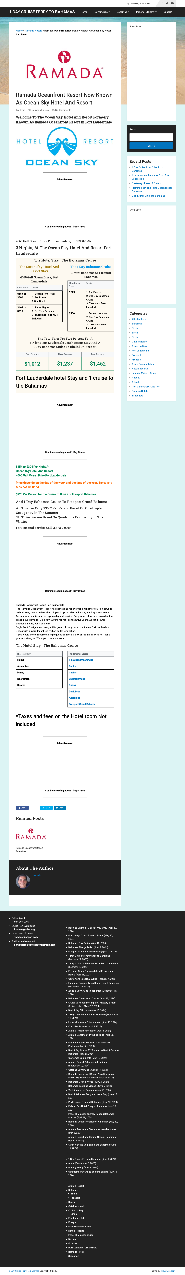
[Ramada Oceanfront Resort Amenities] (31, 834)
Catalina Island (140, 341)
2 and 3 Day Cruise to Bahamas (148, 195)
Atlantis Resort (140, 319)
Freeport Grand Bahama (82, 704)
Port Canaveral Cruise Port (146, 386)
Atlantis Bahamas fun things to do (86, 1035)
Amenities (74, 697)
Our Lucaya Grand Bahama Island (85, 935)
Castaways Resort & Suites (146, 183)
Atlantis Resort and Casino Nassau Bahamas (92, 1137)
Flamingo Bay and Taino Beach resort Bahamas (93, 983)
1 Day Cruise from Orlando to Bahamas (89, 955)
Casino (72, 672)
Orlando (136, 382)
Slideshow (137, 395)
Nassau (136, 377)
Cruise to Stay (139, 346)
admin (21, 110)
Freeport (136, 355)
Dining (72, 685)
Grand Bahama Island (143, 364)
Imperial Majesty (145, 11)
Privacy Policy (75, 1167)
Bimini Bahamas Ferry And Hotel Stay (88, 1094)
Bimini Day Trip (76, 1010)
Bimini (135, 328)
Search (133, 129)
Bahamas (122, 11)
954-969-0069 (21, 921)
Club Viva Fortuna (77, 1026)
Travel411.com (168, 1271)
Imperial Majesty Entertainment (84, 1022)
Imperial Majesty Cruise (144, 373)
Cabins (72, 666)
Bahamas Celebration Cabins (83, 998)
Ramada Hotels (33, 30)
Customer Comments (79, 1058)
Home (84, 11)
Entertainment (77, 678)
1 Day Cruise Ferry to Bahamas (137, 3)
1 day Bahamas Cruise (81, 659)
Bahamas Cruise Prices (80, 1081)
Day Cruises (101, 11)
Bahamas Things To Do (80, 947)
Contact (167, 11)
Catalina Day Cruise (78, 1069)
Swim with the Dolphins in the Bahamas (89, 1144)
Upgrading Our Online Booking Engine (88, 1171)
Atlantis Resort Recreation (82, 1030)
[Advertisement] (65, 204)
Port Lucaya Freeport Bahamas (84, 1102)
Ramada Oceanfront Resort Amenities (88, 1121)
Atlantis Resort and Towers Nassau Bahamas (92, 1129)
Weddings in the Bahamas (82, 1090)
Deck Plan (74, 691)
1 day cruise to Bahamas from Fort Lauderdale (93, 963)
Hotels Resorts (140, 368)
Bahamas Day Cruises (80, 943)
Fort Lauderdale (140, 350)
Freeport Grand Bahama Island (84, 951)
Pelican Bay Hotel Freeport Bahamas (87, 1106)
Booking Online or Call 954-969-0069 (87, 927)
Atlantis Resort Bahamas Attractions (87, 1062)
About (71, 1163)
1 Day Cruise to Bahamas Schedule (87, 1014)
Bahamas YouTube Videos (82, 1086)
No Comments (63, 110)
